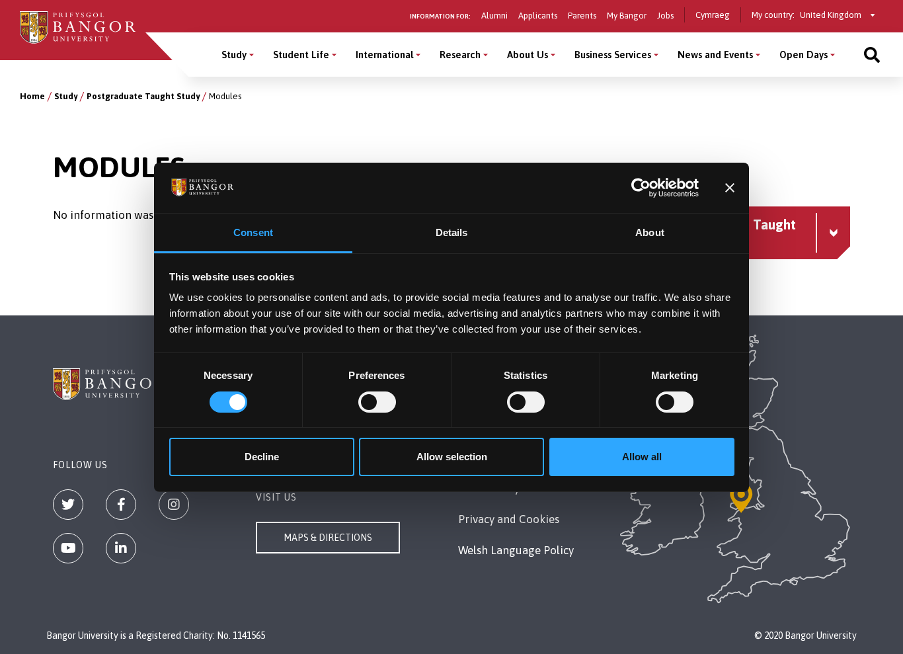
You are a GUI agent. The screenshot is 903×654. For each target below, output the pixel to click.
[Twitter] (68, 504)
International (384, 54)
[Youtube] (68, 548)
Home (32, 96)
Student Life (301, 54)
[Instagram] (174, 504)
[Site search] (872, 54)
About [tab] (649, 232)
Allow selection (451, 456)
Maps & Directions (328, 537)
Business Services (612, 54)
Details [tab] (452, 232)
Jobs (665, 15)
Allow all (642, 456)
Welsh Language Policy (516, 550)
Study (234, 54)
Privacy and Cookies (508, 519)
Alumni (494, 15)
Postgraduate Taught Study (143, 96)
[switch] (377, 402)
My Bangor (627, 15)
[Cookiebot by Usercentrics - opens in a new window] (641, 188)
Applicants (537, 15)
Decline (262, 456)
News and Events (715, 54)
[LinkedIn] (121, 548)
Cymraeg (712, 15)
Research (460, 54)
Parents (582, 15)
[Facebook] (121, 504)
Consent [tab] (253, 232)
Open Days (803, 54)
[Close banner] (729, 187)
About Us (527, 54)
